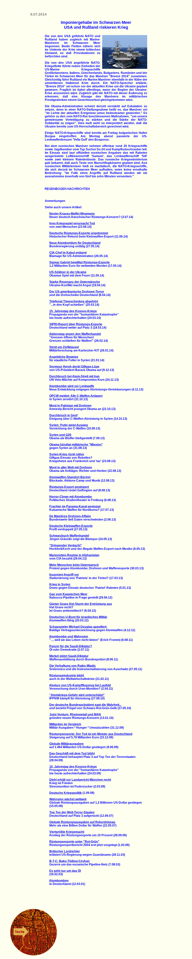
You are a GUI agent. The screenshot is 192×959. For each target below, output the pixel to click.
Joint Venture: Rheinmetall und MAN (75, 714)
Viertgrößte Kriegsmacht (66, 831)
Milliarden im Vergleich (65, 724)
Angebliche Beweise (63, 356)
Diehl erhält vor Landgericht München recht (80, 779)
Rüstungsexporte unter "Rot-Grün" (74, 841)
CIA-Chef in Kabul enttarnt (68, 252)
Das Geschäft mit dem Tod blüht (72, 753)
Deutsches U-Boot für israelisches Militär (78, 617)
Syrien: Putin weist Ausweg (68, 425)
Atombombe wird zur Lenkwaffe (71, 386)
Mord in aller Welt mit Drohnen (70, 467)
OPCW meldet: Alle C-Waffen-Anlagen (76, 395)
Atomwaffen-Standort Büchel (69, 477)
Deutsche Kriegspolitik (65, 792)
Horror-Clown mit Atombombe (70, 496)
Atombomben (59, 880)
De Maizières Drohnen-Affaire (70, 516)
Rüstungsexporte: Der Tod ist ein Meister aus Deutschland (90, 734)
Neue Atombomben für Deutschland (74, 242)
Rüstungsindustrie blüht (66, 675)
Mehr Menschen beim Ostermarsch (74, 564)
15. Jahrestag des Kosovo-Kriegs (73, 311)
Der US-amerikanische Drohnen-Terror (76, 291)
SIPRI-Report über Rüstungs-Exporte (75, 324)
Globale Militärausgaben (66, 743)
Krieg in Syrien (59, 584)
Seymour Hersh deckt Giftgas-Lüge (74, 366)
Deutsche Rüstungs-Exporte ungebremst (78, 233)
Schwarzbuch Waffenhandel (69, 535)
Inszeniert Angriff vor (64, 574)
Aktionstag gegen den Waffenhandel (75, 334)
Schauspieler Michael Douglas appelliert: (78, 626)
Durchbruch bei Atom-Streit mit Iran (74, 376)
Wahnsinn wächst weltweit (67, 799)
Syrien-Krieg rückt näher (66, 454)
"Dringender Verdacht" (65, 545)
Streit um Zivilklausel (64, 347)
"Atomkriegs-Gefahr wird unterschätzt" (77, 695)
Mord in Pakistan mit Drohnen (70, 405)
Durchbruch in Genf (63, 415)
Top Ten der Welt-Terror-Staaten (71, 812)
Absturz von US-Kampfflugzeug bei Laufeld (80, 685)
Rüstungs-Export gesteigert (69, 486)
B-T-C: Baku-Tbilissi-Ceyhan (69, 861)
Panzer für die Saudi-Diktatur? (70, 646)
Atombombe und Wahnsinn (68, 636)
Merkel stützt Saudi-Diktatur (68, 656)
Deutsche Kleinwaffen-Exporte (71, 525)
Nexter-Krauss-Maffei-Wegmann (72, 213)
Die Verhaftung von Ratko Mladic (72, 665)
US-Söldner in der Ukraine (67, 272)
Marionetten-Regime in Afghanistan (74, 555)
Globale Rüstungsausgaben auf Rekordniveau (82, 822)
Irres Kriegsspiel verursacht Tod (72, 223)
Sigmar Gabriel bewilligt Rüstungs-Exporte (79, 262)
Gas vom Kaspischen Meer (68, 594)
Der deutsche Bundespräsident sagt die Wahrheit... (85, 704)
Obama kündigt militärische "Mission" (76, 444)
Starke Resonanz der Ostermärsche (74, 281)
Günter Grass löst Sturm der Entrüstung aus (80, 603)
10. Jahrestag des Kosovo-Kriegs (73, 766)
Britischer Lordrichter (64, 851)
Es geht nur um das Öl (65, 870)
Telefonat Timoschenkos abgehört (73, 301)
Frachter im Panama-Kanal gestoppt (74, 506)
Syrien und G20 (60, 434)
